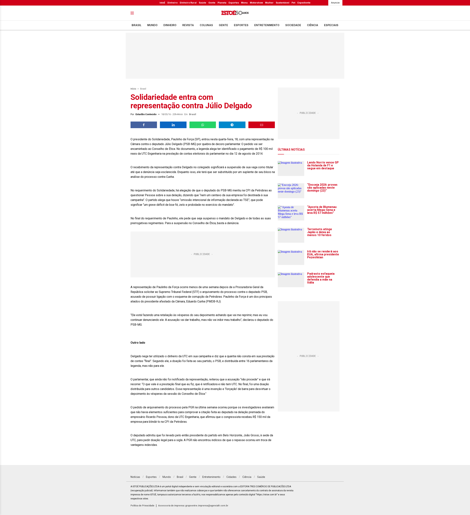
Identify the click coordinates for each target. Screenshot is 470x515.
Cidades (231, 476)
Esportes (234, 2)
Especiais (331, 25)
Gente (211, 2)
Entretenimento (266, 25)
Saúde (202, 2)
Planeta (222, 2)
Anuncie (335, 2)
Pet (293, 2)
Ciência (312, 25)
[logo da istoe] (235, 13)
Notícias (135, 476)
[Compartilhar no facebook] (144, 125)
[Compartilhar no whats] (202, 125)
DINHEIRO (169, 25)
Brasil (136, 25)
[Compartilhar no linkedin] (173, 125)
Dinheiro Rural (188, 2)
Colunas (206, 25)
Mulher (269, 2)
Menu (244, 2)
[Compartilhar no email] (261, 125)
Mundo (152, 25)
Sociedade (293, 25)
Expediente (303, 2)
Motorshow (256, 2)
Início (133, 89)
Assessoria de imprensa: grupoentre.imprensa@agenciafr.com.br (193, 505)
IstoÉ (162, 2)
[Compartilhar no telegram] (232, 125)
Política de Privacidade (142, 505)
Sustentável (282, 2)
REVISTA (188, 25)
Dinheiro (172, 2)
